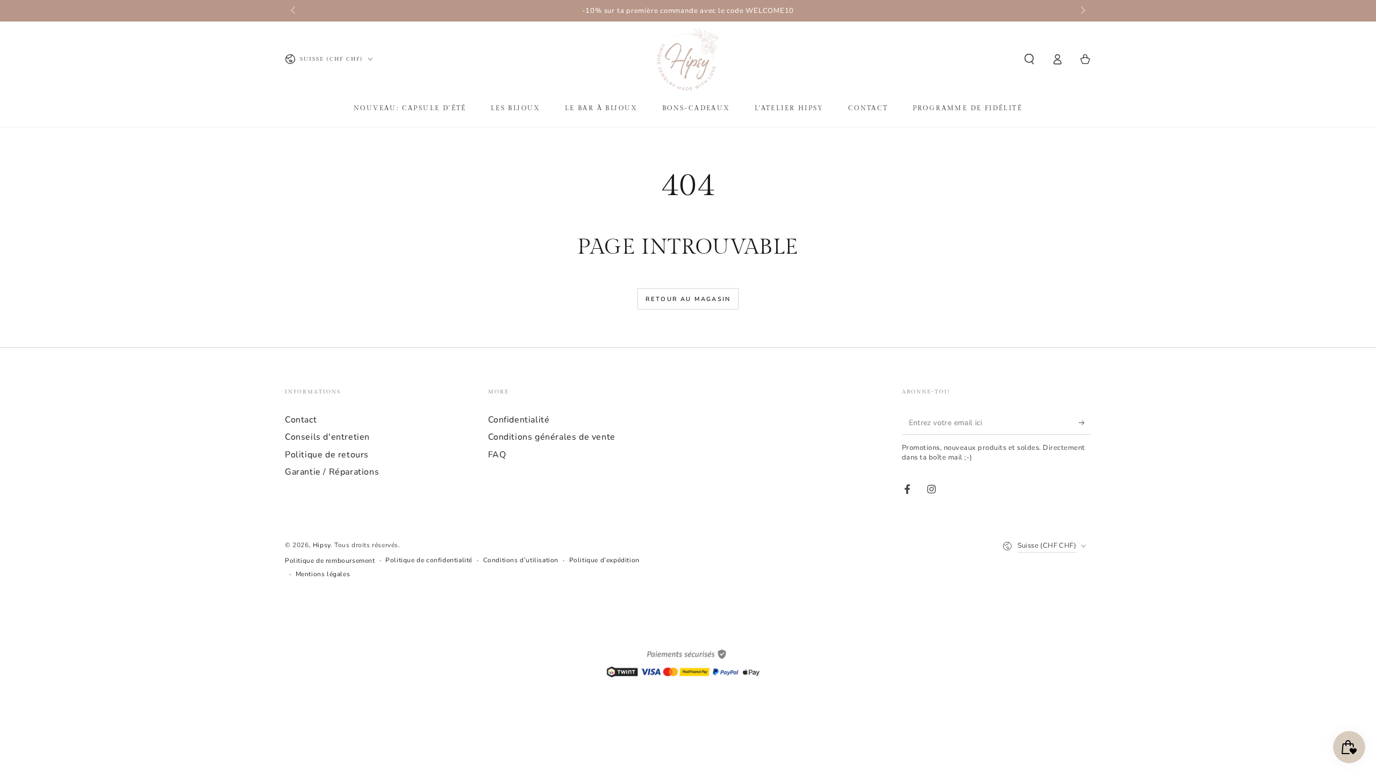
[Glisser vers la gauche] (294, 10)
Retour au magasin (688, 299)
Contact (301, 420)
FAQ (497, 455)
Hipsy (322, 545)
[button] (1029, 59)
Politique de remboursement (330, 560)
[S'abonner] (1085, 422)
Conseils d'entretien (327, 437)
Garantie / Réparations (332, 472)
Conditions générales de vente (551, 437)
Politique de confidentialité (428, 560)
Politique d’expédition (604, 560)
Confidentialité (519, 420)
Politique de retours (327, 455)
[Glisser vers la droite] (1082, 10)
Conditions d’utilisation (520, 560)
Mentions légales (323, 574)
